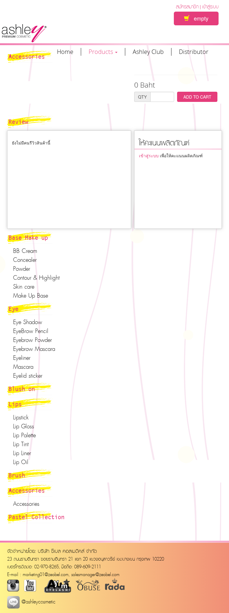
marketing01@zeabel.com (46, 574)
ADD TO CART (197, 97)
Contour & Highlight (36, 277)
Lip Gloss (23, 426)
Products (101, 52)
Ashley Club (148, 52)
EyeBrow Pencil (30, 330)
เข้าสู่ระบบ (210, 6)
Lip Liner (22, 453)
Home (65, 52)
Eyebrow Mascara (34, 348)
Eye (13, 308)
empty (198, 18)
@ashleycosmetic (37, 601)
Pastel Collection (36, 517)
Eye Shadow (27, 322)
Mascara (23, 366)
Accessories (27, 490)
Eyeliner (21, 357)
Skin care (23, 286)
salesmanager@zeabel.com (95, 574)
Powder (21, 268)
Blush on (22, 389)
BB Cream (25, 250)
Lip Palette (24, 435)
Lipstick (21, 417)
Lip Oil (20, 462)
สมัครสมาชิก (187, 6)
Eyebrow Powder (32, 339)
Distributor (193, 52)
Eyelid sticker (27, 375)
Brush (17, 475)
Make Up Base (30, 295)
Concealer (25, 259)
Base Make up (28, 237)
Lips (15, 404)
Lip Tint (21, 444)
